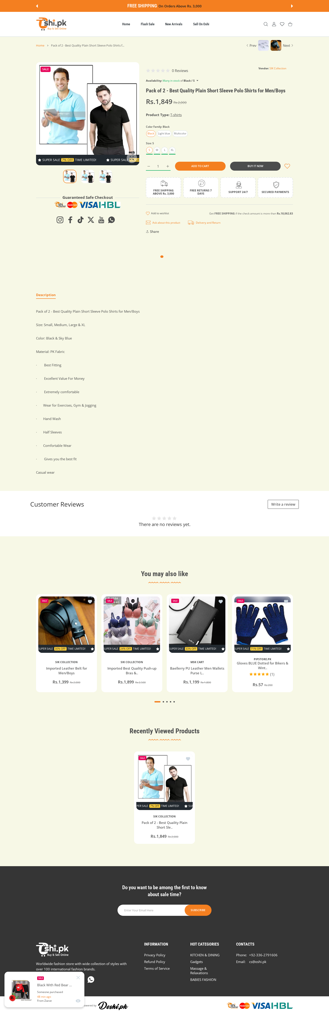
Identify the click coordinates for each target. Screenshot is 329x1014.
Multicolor (180, 133)
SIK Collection (277, 68)
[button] (37, 6)
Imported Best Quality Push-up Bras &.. (131, 670)
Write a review (283, 504)
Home (40, 45)
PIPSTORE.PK (262, 659)
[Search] (266, 24)
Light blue (164, 133)
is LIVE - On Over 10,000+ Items (177, 6)
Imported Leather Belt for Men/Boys (66, 670)
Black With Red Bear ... (54, 985)
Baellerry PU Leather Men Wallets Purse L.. (197, 670)
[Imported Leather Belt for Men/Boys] (66, 624)
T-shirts (176, 114)
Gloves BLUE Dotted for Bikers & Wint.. (262, 665)
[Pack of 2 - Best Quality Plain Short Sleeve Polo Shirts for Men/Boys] (164, 782)
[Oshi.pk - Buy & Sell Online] (51, 24)
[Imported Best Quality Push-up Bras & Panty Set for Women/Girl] (132, 624)
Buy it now (255, 166)
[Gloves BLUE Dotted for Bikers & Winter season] (262, 624)
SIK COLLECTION (66, 662)
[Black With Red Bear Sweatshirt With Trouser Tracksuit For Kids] (21, 989)
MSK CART (197, 662)
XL (172, 150)
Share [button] (154, 231)
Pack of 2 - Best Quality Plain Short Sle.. (164, 824)
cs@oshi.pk (257, 961)
